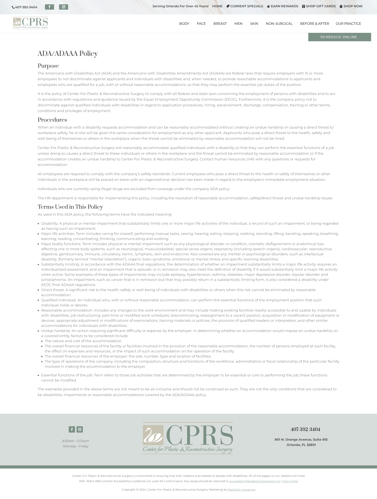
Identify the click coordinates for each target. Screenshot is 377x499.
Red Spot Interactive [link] (241, 489)
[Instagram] (63, 7)
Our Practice (348, 24)
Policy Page (290, 481)
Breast (220, 24)
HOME (217, 6)
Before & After (314, 24)
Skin (254, 24)
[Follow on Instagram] (80, 429)
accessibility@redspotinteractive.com (255, 481)
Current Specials (246, 6)
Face (201, 24)
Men (238, 24)
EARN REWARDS (284, 6)
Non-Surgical (279, 24)
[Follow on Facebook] (72, 429)
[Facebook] (49, 7)
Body (184, 24)
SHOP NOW (353, 6)
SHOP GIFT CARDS (321, 6)
